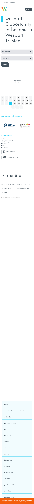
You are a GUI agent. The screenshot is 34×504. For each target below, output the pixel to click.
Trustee (5, 64)
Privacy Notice (7, 188)
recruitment (7, 454)
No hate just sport (8, 472)
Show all (6, 404)
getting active (7, 447)
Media (5, 192)
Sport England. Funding (10, 423)
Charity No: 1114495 (9, 184)
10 (10, 100)
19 (15, 103)
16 (2, 103)
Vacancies (12, 2)
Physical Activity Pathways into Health (14, 410)
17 (6, 103)
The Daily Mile (8, 460)
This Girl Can (7, 435)
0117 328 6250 (10, 151)
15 (31, 100)
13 (23, 100)
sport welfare (7, 491)
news (5, 429)
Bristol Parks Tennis (9, 497)
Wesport (9, 9)
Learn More (13, 502)
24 (13, 107)
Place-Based (7, 466)
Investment (6, 441)
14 (27, 100)
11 (15, 100)
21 (23, 103)
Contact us (5, 2)
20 (19, 103)
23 (31, 103)
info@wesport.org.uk (13, 157)
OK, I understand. (25, 502)
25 (17, 107)
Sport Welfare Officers (10, 484)
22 (27, 103)
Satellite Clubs (7, 417)
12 (19, 100)
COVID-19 (7, 478)
